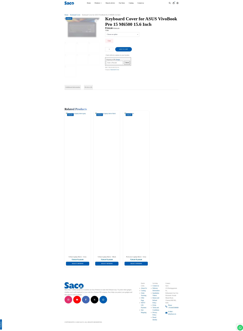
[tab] (73, 87)
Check (127, 62)
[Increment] (112, 49)
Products (97, 3)
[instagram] (68, 299)
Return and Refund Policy (156, 300)
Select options (77, 263)
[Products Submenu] (101, 3)
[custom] (103, 299)
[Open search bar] (170, 3)
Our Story (122, 3)
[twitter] (94, 299)
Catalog (131, 3)
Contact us (140, 3)
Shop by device (110, 3)
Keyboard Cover (75, 15)
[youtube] (77, 299)
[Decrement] (107, 49)
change (118, 59)
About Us (144, 288)
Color (107, 30)
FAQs (154, 305)
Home (89, 3)
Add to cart (123, 49)
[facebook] (86, 299)
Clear (109, 41)
